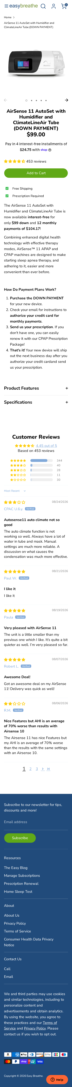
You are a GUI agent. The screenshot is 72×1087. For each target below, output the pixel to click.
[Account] (54, 5)
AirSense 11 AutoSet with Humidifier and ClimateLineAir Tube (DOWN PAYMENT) (29, 25)
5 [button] (46, 100)
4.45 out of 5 (46, 445)
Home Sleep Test (18, 891)
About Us (11, 915)
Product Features (21, 388)
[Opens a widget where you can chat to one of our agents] (57, 1080)
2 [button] (31, 100)
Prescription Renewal (21, 883)
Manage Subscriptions (22, 875)
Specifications (18, 402)
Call (7, 968)
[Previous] (5, 100)
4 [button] (41, 100)
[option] (36, 64)
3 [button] (36, 100)
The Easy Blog (16, 867)
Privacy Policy (15, 923)
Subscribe (20, 838)
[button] (15, 161)
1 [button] (26, 101)
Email (8, 976)
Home (7, 17)
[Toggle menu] (4, 6)
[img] (14, 502)
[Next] (66, 100)
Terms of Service (17, 931)
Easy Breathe (35, 1076)
